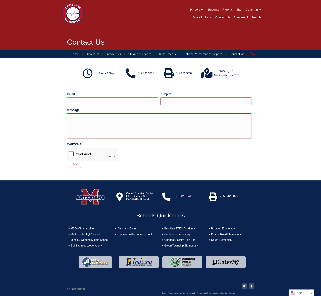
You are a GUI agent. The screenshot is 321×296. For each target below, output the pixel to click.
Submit (74, 164)
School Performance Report (203, 54)
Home (75, 54)
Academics (113, 54)
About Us (92, 54)
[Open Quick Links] (210, 17)
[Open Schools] (202, 9)
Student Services (139, 54)
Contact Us (237, 54)
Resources (166, 54)
